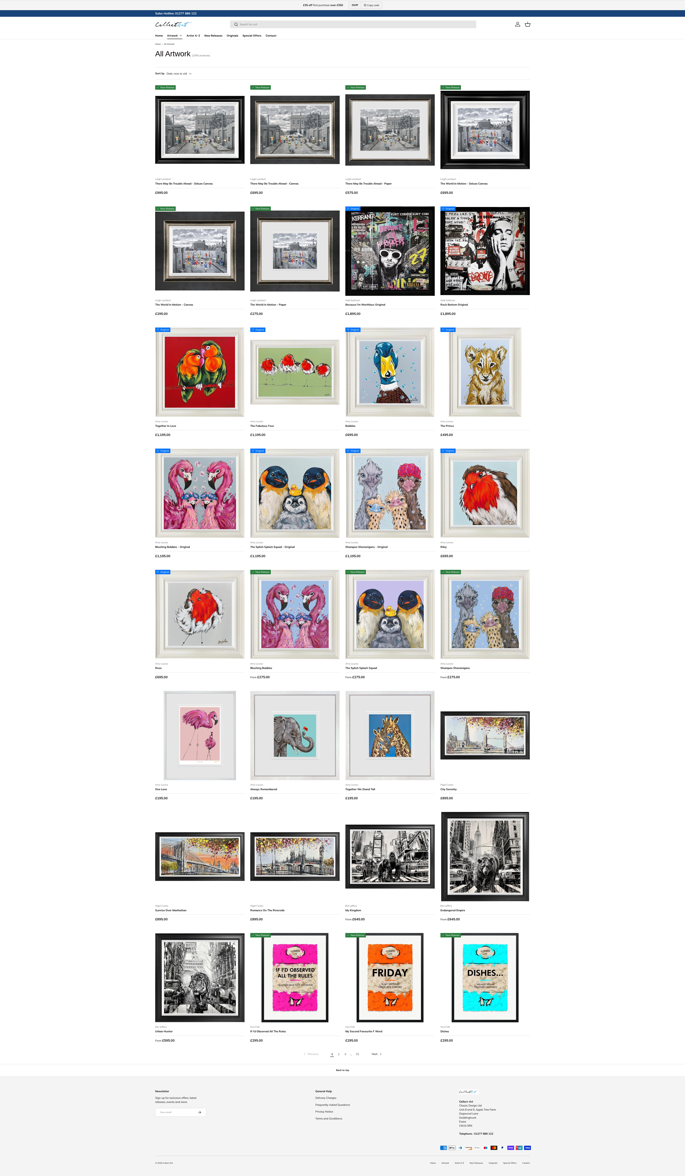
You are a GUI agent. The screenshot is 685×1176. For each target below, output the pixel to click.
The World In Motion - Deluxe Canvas (464, 183)
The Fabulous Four (262, 426)
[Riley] (485, 493)
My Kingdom (353, 910)
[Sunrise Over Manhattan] (200, 856)
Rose (158, 668)
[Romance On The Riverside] (295, 856)
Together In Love (165, 426)
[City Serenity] (485, 735)
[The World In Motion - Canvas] (200, 251)
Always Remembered (263, 789)
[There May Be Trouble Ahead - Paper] (390, 130)
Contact (271, 35)
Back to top (342, 1070)
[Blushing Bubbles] (295, 614)
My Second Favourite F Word (363, 1031)
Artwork (172, 35)
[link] (310, 1054)
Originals (232, 35)
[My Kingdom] (390, 856)
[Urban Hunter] (200, 977)
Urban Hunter (164, 1031)
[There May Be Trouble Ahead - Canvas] (295, 130)
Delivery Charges (325, 1098)
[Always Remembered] (295, 735)
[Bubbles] (390, 372)
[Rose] (200, 614)
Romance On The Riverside (267, 910)
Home (159, 35)
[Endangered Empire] (485, 856)
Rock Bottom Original (454, 304)
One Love (161, 789)
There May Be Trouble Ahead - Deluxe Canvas (184, 183)
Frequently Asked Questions (332, 1104)
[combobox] (353, 24)
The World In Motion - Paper (268, 304)
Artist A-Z (193, 35)
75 (357, 1054)
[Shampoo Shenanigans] (485, 614)
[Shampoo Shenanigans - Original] (390, 493)
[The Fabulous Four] (295, 372)
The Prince (447, 426)
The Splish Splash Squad (361, 668)
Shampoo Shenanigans (455, 668)
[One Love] (200, 735)
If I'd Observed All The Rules (268, 1031)
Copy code (373, 5)
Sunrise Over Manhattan (170, 910)
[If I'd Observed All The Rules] (295, 977)
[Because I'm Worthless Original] (390, 251)
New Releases (213, 35)
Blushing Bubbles (261, 668)
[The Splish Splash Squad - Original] (295, 493)
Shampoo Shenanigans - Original (366, 547)
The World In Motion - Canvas (174, 304)
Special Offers (252, 35)
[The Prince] (485, 372)
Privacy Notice (324, 1111)
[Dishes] (485, 977)
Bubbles (350, 426)
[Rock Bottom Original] (485, 251)
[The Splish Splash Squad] (390, 614)
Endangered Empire (452, 910)
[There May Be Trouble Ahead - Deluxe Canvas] (200, 130)
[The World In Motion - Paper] (295, 251)
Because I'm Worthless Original (365, 304)
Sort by (159, 73)
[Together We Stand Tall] (390, 735)
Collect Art (168, 1163)
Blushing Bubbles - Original (172, 547)
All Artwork (169, 44)
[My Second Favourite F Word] (390, 977)
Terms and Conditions (328, 1118)
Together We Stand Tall (360, 789)
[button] (528, 24)
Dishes (444, 1031)
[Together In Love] (200, 372)
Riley (443, 547)
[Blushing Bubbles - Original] (200, 493)
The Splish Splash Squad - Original (272, 547)
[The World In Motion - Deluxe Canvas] (485, 130)
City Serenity (448, 789)
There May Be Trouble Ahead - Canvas (274, 183)
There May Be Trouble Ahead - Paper (368, 183)
